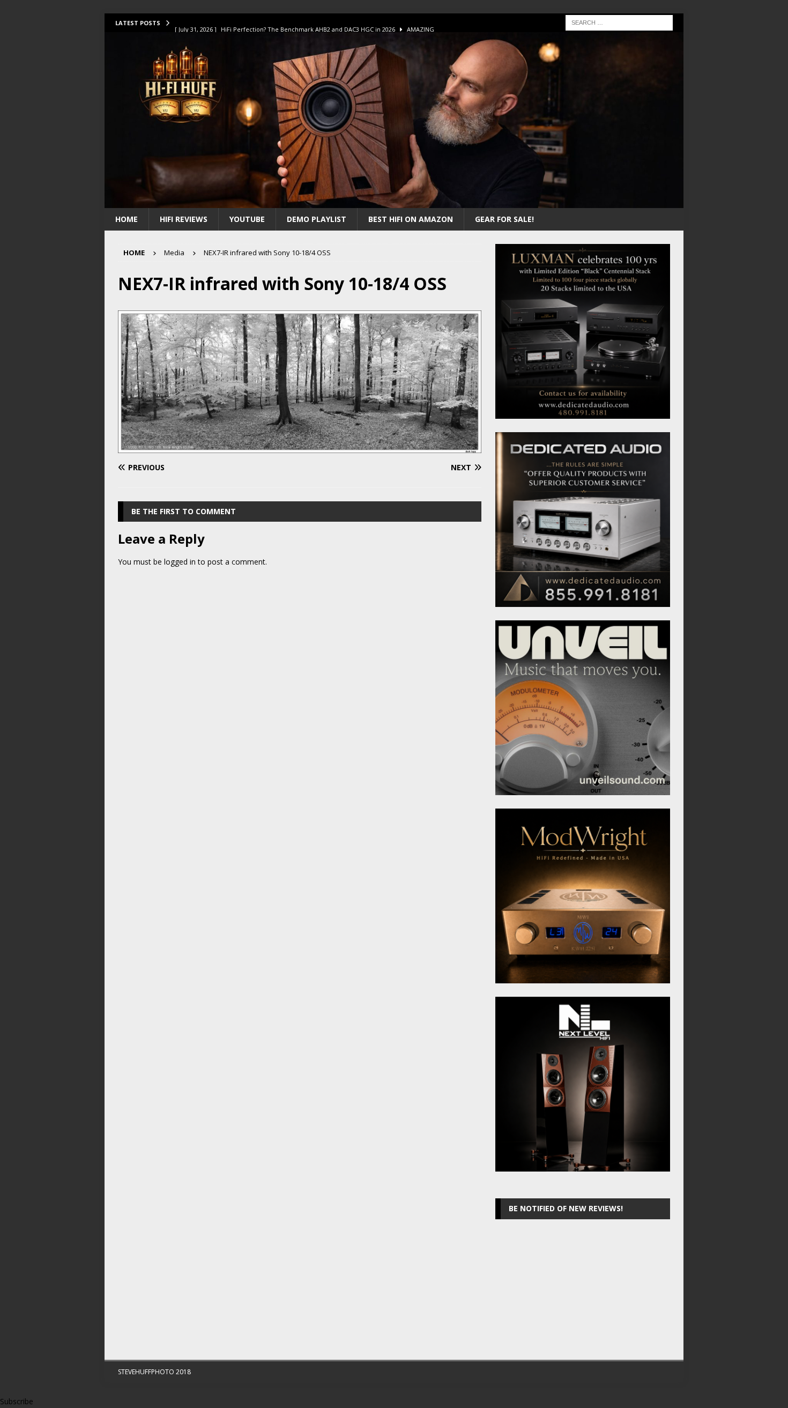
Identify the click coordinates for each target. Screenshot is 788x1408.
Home (126, 219)
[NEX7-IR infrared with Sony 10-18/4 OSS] (299, 447)
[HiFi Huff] (394, 201)
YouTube (247, 219)
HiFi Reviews (183, 219)
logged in (180, 562)
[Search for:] (619, 22)
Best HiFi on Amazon (410, 219)
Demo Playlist (316, 219)
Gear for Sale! (504, 219)
